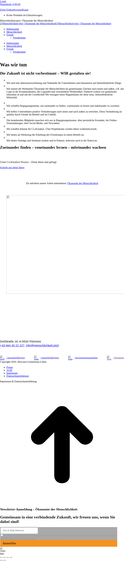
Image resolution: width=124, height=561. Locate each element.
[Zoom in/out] (11, 557)
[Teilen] (4, 557)
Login (3, 1)
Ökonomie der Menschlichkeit (82, 183)
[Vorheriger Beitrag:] (1, 560)
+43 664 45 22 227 (12, 345)
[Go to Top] (62, 505)
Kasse (25, 9)
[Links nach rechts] (4, 560)
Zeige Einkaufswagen (11, 9)
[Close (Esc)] (1, 557)
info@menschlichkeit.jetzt (42, 345)
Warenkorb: (10, 4)
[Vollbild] (7, 557)
